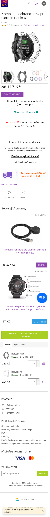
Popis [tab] (15, 345)
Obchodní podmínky (10, 426)
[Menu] (44, 3)
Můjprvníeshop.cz (30, 483)
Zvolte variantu (12, 94)
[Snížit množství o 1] (38, 365)
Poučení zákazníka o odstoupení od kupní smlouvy (23, 440)
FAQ (3, 433)
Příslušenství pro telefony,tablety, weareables (21, 444)
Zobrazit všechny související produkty (25, 335)
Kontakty (5, 436)
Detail (41, 265)
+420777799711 (13, 413)
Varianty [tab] (7, 345)
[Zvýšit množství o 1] (38, 362)
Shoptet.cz (16, 483)
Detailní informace (9, 184)
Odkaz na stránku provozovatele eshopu (25, 486)
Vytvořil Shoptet (27, 499)
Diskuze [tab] (23, 345)
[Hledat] (29, 3)
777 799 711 (11, 409)
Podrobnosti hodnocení (33, 25)
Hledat (42, 474)
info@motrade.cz (13, 405)
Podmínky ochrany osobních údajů (16, 430)
